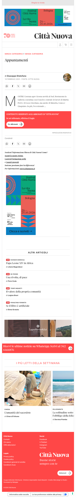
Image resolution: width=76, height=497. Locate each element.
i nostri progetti (12, 162)
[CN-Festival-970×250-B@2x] (38, 17)
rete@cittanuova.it (27, 169)
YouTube (43, 448)
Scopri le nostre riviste (14, 156)
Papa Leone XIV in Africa (19, 263)
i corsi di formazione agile (15, 159)
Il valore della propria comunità (23, 291)
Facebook (43, 439)
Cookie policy (9, 459)
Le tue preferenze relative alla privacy (46, 494)
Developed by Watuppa (11, 482)
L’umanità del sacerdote (17, 412)
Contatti (7, 439)
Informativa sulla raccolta (19, 494)
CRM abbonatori (10, 445)
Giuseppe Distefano (16, 76)
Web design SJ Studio (60, 480)
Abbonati (62, 473)
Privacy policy (9, 456)
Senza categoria (14, 54)
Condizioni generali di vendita (14, 462)
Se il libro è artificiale (17, 306)
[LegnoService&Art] (38, 328)
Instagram (43, 445)
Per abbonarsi (13, 124)
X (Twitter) (43, 442)
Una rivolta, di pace (16, 277)
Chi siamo (7, 442)
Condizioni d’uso (10, 465)
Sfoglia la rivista (38, 3)
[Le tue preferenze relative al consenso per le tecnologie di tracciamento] (72, 493)
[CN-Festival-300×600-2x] (21, 205)
